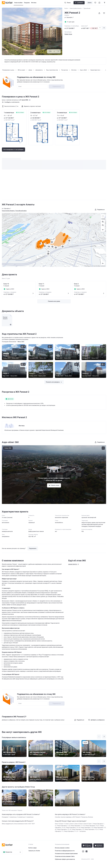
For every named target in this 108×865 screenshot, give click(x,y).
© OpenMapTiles (88, 266)
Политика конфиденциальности (64, 850)
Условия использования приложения (66, 853)
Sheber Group (68, 34)
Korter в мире (32, 848)
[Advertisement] (54, 186)
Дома (30, 70)
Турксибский (86, 8)
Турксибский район (21, 210)
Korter (66, 8)
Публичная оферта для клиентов (65, 859)
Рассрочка (64, 70)
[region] (54, 240)
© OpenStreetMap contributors (99, 266)
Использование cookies (62, 848)
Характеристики (95, 70)
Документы (39, 70)
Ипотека (73, 70)
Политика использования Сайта (64, 856)
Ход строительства (52, 70)
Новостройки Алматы (76, 8)
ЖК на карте (21, 70)
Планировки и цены (8, 70)
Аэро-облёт (83, 70)
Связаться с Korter (34, 850)
